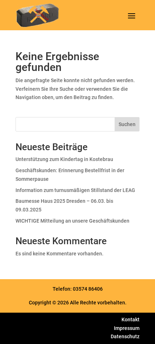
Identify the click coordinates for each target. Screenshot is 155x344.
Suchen (127, 124)
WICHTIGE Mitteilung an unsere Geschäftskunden (72, 221)
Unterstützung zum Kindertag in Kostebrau (64, 159)
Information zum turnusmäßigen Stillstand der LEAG (75, 190)
